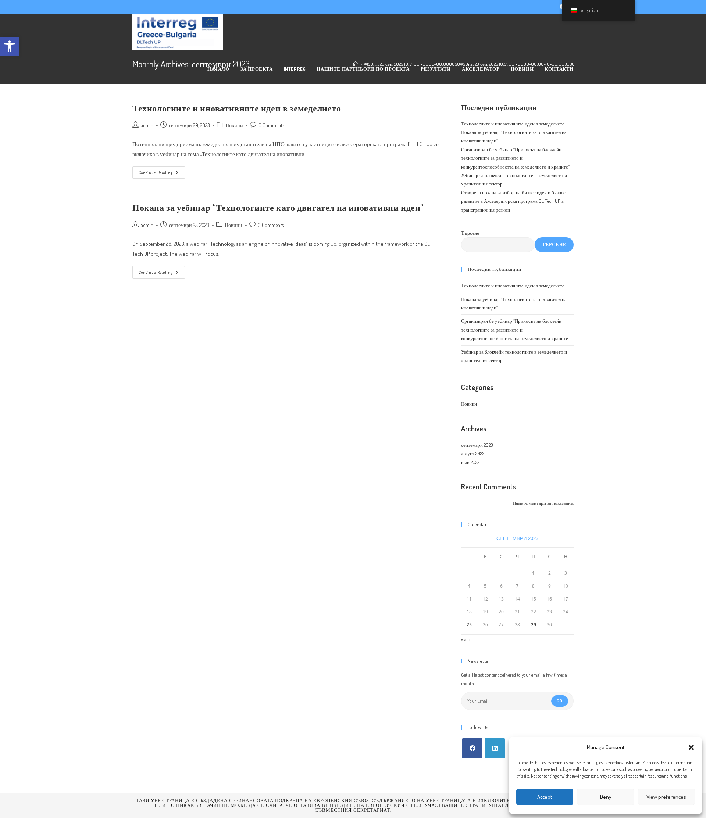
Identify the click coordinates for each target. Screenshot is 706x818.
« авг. (466, 639)
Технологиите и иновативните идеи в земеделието (236, 108)
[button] (691, 747)
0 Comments (271, 125)
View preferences (666, 796)
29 (533, 625)
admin (147, 125)
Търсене (470, 233)
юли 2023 (470, 462)
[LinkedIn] (495, 748)
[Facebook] (472, 748)
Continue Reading (162, 174)
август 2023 (472, 453)
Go (560, 701)
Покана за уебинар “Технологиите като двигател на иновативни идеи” (278, 207)
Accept (544, 796)
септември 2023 (477, 445)
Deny (605, 796)
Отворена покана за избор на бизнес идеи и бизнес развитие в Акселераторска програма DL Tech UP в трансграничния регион (513, 201)
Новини (234, 125)
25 (469, 625)
